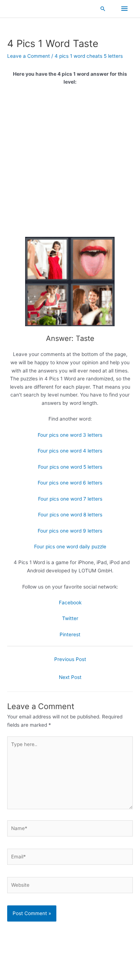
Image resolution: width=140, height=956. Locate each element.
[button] (103, 8)
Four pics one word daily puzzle (70, 546)
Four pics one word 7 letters (70, 499)
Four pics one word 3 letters (70, 435)
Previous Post (70, 659)
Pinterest (70, 634)
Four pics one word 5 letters (70, 467)
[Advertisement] (70, 164)
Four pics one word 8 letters (70, 514)
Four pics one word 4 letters (70, 451)
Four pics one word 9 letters (70, 531)
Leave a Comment (28, 56)
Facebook (70, 602)
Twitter (70, 618)
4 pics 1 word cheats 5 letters (89, 56)
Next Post (70, 677)
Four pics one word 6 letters (70, 483)
